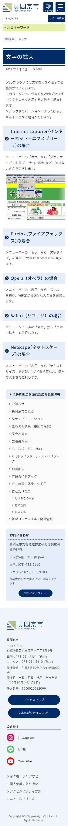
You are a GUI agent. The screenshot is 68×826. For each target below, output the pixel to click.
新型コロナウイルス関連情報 (32, 518)
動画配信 (18, 469)
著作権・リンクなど (24, 776)
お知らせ (18, 403)
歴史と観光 (20, 433)
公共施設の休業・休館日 (29, 483)
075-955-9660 (29, 564)
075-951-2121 (26, 656)
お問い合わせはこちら (34, 712)
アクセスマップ (34, 699)
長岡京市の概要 (23, 411)
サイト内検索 (56, 18)
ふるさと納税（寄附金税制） (32, 426)
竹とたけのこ (21, 491)
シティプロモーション (27, 418)
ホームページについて (27, 448)
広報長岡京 (20, 441)
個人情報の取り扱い (24, 783)
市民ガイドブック (24, 476)
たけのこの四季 (24, 498)
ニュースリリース (22, 798)
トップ (23, 39)
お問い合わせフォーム (35, 593)
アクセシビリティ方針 (25, 791)
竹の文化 (20, 512)
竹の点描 (20, 505)
